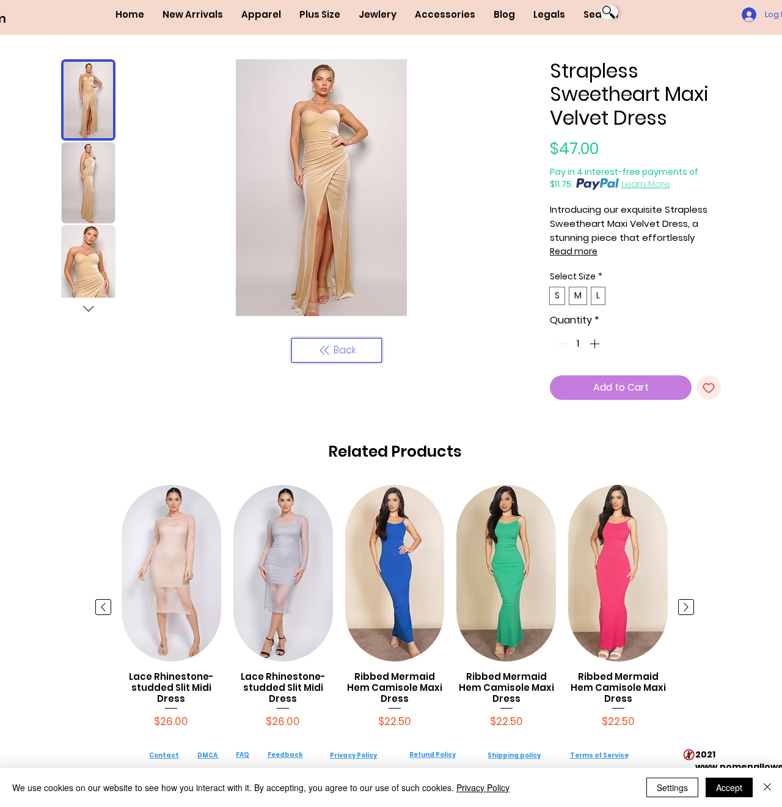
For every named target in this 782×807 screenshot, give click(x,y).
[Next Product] (686, 607)
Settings (672, 787)
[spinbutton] (578, 343)
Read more (573, 251)
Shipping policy (514, 755)
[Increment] (595, 343)
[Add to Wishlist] (708, 387)
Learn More (645, 184)
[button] (261, 14)
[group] (394, 607)
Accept (729, 787)
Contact (164, 755)
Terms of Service (599, 755)
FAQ (242, 754)
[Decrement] (560, 343)
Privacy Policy (353, 755)
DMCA (207, 755)
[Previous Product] (103, 607)
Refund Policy (432, 754)
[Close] (767, 787)
